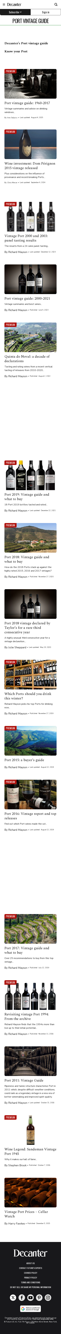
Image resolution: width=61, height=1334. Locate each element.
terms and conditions (30, 1282)
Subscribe (14, 12)
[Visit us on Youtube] (30, 1297)
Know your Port (16, 51)
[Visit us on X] (13, 1297)
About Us (30, 1263)
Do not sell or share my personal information (30, 1287)
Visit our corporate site (42, 1319)
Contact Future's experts (30, 1267)
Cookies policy (30, 1272)
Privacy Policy (30, 1277)
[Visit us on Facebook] (22, 1297)
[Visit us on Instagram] (48, 1297)
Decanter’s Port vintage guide (26, 43)
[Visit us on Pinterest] (39, 1297)
